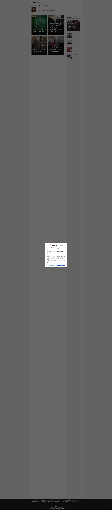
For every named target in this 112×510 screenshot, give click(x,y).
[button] (56, 255)
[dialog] (56, 255)
